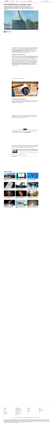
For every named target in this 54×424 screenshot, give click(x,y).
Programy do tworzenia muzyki (18, 409)
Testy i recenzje (28, 409)
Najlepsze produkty (29, 411)
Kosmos (17, 1)
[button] (44, 1)
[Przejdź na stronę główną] (4, 1)
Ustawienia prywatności (37, 417)
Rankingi (28, 410)
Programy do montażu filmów (18, 411)
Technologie (12, 1)
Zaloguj (47, 1)
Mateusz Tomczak (8, 31)
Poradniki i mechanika (41, 409)
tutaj (17, 422)
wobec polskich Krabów (27, 132)
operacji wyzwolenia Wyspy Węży (17, 50)
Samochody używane (41, 410)
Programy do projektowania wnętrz (18, 410)
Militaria (24, 1)
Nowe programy (17, 414)
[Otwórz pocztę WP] (42, 1)
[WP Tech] (8, 1)
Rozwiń (25, 129)
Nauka (21, 1)
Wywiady (40, 411)
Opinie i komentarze (29, 1)
